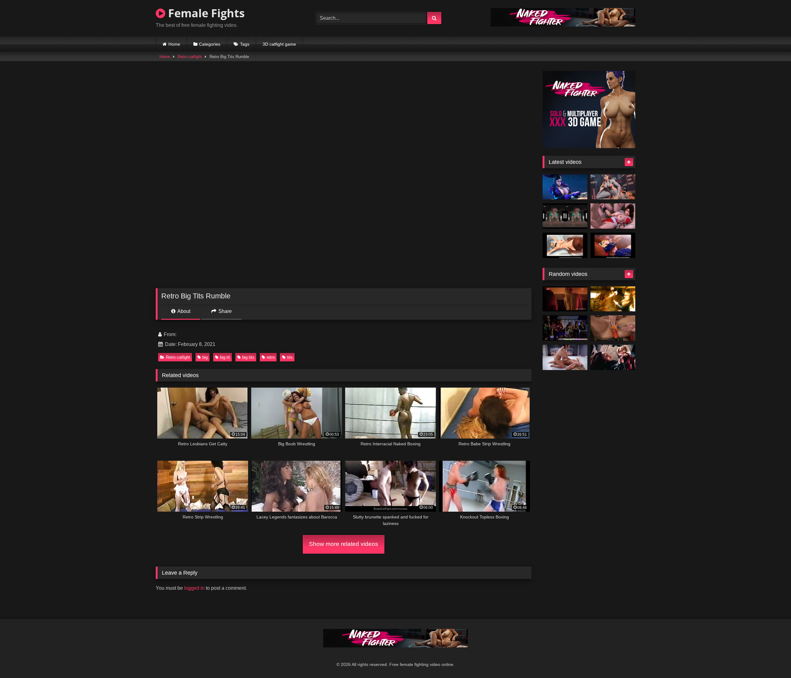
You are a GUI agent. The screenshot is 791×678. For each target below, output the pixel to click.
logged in (194, 588)
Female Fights (205, 13)
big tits (248, 357)
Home (174, 44)
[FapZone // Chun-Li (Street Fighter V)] (612, 187)
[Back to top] (772, 660)
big (205, 357)
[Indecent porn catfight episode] (565, 328)
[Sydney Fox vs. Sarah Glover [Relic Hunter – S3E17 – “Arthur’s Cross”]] (612, 357)
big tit (225, 357)
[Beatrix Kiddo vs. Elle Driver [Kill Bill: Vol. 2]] (612, 299)
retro (271, 357)
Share (224, 311)
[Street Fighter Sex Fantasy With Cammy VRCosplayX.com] (565, 216)
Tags (244, 44)
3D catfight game (279, 44)
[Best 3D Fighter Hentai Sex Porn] (612, 216)
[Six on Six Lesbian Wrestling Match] (612, 328)
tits (290, 357)
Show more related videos (343, 544)
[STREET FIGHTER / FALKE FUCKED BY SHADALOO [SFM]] (565, 245)
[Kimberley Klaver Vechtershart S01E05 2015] (565, 299)
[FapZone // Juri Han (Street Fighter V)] (565, 187)
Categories (209, 44)
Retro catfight (190, 56)
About (183, 311)
